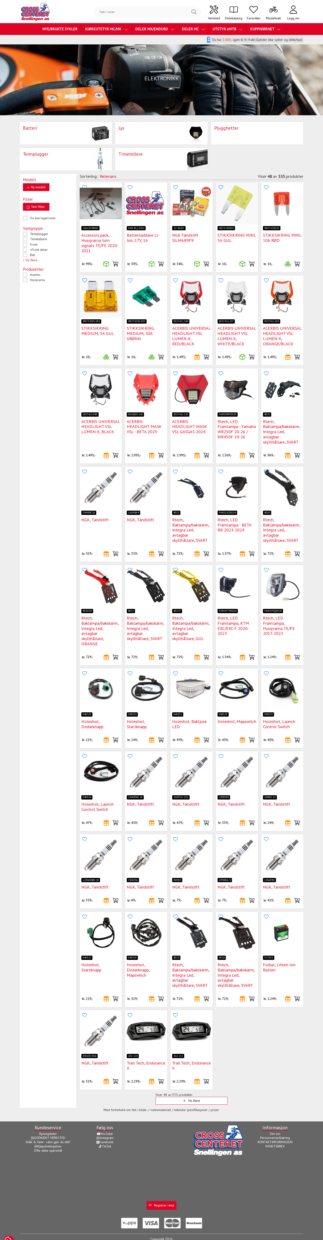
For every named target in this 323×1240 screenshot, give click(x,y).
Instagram (106, 1138)
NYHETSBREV (275, 1146)
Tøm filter (37, 207)
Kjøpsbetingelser (50, 1146)
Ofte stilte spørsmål (48, 1150)
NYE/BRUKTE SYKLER (60, 28)
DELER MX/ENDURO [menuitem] (152, 28)
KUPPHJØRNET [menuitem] (262, 28)
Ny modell (38, 187)
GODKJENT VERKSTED (49, 1138)
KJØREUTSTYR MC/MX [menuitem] (103, 28)
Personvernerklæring (275, 1138)
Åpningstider (48, 1134)
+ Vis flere (30, 260)
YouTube (106, 1134)
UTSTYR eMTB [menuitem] (225, 28)
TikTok (106, 1146)
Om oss (275, 1134)
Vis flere (194, 1101)
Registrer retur (164, 1205)
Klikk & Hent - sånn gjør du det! (48, 1142)
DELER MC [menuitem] (191, 28)
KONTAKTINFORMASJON (275, 1142)
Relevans (108, 176)
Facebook (106, 1142)
